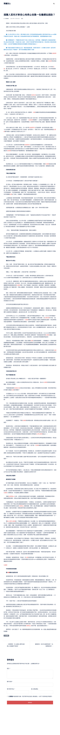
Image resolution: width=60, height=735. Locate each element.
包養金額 (47, 317)
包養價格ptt (11, 496)
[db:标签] (6, 635)
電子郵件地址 (11, 689)
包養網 (50, 61)
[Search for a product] (54, 3)
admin (7, 18)
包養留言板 (17, 388)
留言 (8, 668)
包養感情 (30, 120)
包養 (34, 112)
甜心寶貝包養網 (11, 521)
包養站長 (33, 95)
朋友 (22, 18)
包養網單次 (32, 127)
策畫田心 (7, 3)
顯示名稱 (10, 681)
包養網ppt (21, 506)
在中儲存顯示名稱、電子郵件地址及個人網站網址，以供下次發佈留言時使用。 (30, 696)
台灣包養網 (39, 434)
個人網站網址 (34, 689)
